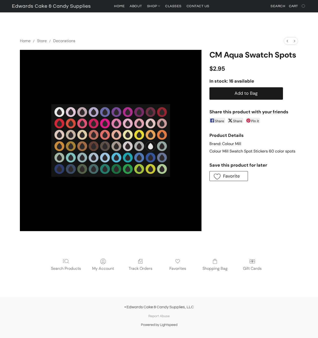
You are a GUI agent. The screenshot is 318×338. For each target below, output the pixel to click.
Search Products (66, 268)
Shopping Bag (215, 268)
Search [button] (278, 6)
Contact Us (198, 6)
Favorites (177, 268)
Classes (173, 6)
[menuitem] (287, 41)
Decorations (64, 40)
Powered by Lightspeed (159, 325)
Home (119, 6)
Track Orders (140, 268)
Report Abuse (159, 316)
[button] (51, 6)
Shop (152, 6)
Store (42, 40)
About (136, 6)
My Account (103, 268)
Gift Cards (252, 268)
